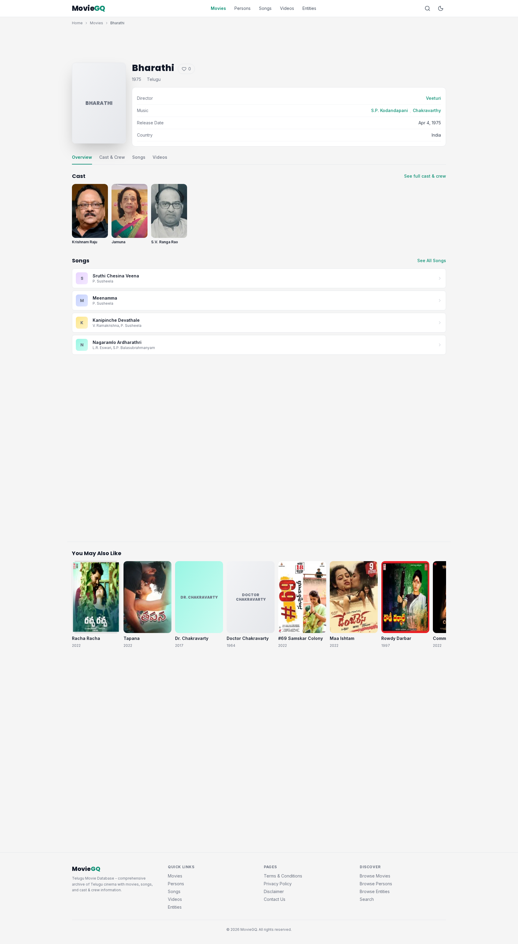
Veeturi (433, 98)
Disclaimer (274, 891)
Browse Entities (375, 891)
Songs (265, 8)
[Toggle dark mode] (440, 8)
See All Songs (431, 260)
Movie (88, 8)
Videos (287, 8)
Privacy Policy (278, 883)
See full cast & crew (425, 176)
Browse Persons (376, 883)
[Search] (427, 8)
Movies (218, 8)
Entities (309, 8)
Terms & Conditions (283, 875)
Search (367, 899)
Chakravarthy (427, 110)
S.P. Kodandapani (389, 110)
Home (77, 23)
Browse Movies (375, 875)
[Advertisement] (259, 42)
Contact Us (274, 899)
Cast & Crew (112, 157)
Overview (82, 157)
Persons (242, 8)
